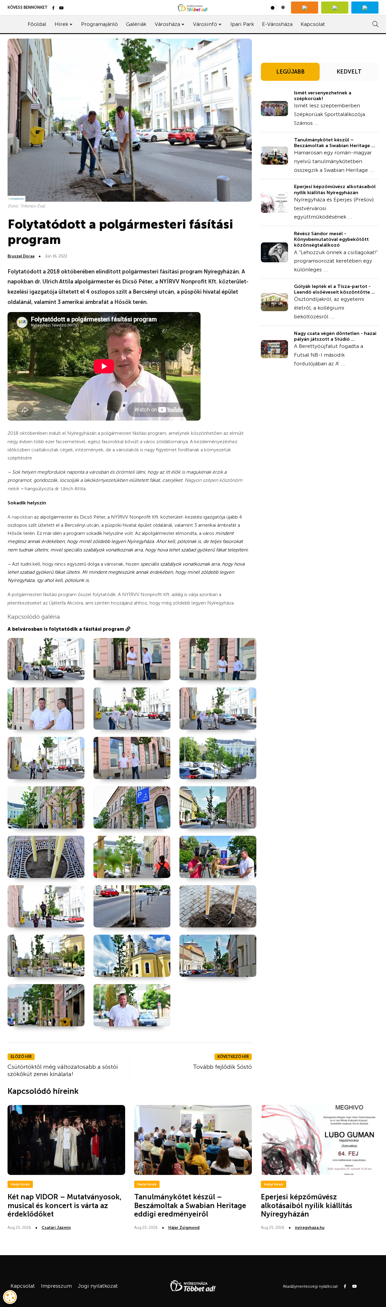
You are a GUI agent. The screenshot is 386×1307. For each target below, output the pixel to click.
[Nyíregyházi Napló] (334, 8)
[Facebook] (53, 8)
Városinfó (205, 24)
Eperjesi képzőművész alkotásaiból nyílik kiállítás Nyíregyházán (335, 189)
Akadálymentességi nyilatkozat (310, 1286)
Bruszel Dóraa (21, 256)
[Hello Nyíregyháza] (364, 8)
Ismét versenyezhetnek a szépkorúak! (322, 95)
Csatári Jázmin (56, 1227)
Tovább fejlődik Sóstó (222, 1066)
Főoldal (37, 24)
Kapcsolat (313, 24)
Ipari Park (242, 24)
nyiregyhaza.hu (309, 1227)
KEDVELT (349, 71)
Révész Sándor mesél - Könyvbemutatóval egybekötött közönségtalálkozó (331, 239)
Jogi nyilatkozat (98, 1286)
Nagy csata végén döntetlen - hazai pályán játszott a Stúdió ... (335, 336)
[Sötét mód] (277, 8)
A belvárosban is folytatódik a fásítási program (66, 629)
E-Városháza (277, 24)
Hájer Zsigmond (184, 1227)
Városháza (167, 24)
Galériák (136, 24)
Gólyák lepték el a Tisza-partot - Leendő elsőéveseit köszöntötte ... (334, 289)
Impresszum (56, 1286)
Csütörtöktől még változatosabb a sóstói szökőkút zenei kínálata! (63, 1070)
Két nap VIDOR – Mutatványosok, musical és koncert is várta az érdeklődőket (65, 1205)
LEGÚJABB (290, 71)
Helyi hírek (20, 1184)
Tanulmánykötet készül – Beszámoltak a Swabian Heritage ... (334, 142)
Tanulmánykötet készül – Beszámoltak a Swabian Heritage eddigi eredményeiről (190, 1205)
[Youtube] (61, 8)
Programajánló (99, 24)
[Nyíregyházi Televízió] (304, 8)
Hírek (61, 24)
